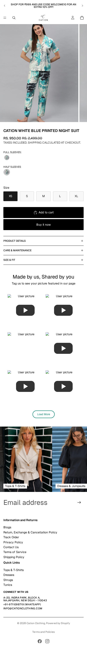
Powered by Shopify (58, 623)
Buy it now (43, 225)
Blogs (7, 527)
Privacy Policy (13, 542)
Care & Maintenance (17, 250)
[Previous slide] (4, 5)
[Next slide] (82, 5)
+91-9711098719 (13, 604)
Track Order (11, 537)
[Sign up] (79, 502)
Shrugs (8, 580)
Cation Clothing (36, 623)
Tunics (7, 585)
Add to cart (46, 212)
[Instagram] (47, 641)
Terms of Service (14, 552)
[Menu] (5, 18)
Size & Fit (9, 260)
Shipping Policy (13, 557)
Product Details (14, 241)
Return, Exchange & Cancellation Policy (30, 532)
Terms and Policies (43, 632)
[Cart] (82, 17)
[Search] (14, 17)
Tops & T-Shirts (13, 570)
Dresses (8, 575)
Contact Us (11, 547)
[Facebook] (39, 641)
